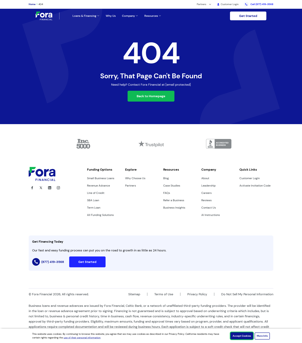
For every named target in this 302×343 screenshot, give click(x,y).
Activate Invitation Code (255, 185)
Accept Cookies (242, 335)
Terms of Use (163, 294)
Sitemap (134, 294)
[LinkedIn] (49, 190)
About (205, 178)
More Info (262, 335)
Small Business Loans (100, 178)
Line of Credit (95, 193)
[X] (40, 190)
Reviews (206, 200)
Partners (130, 185)
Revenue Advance (98, 185)
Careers (206, 193)
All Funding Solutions (100, 215)
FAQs (166, 193)
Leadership (208, 185)
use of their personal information (82, 337)
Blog (166, 178)
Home (32, 4)
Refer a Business (173, 200)
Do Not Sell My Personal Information (247, 294)
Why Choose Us (135, 178)
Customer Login (249, 178)
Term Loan (93, 207)
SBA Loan (93, 200)
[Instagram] (58, 190)
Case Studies (171, 185)
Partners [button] (201, 4)
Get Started (248, 16)
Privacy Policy (197, 294)
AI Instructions (210, 215)
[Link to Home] (47, 16)
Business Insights (174, 207)
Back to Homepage (151, 96)
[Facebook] (32, 190)
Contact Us (208, 207)
